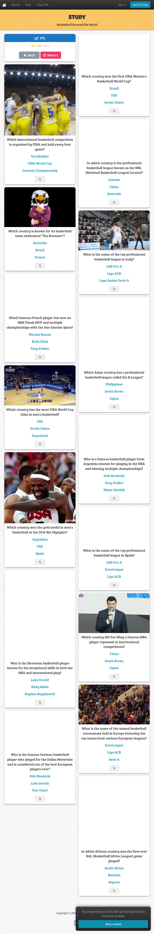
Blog (28, 5)
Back (30, 55)
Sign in (122, 5)
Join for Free (140, 5)
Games (15, 5)
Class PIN (42, 5)
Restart (52, 55)
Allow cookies (113, 924)
